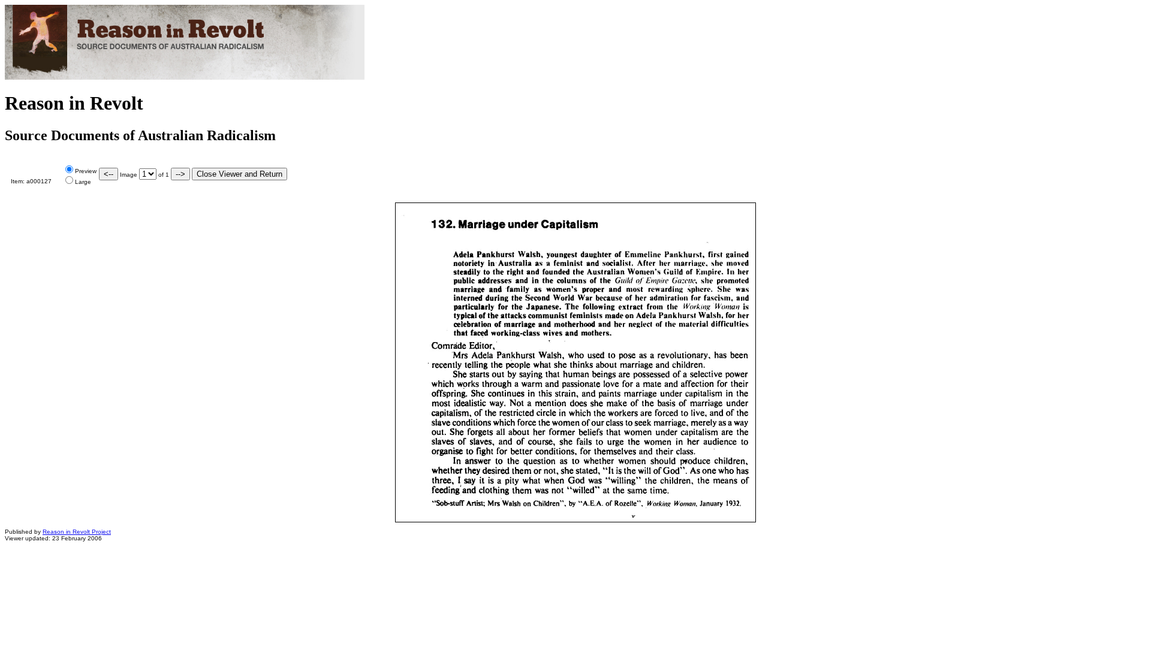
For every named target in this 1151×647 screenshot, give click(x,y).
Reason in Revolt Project (77, 531)
